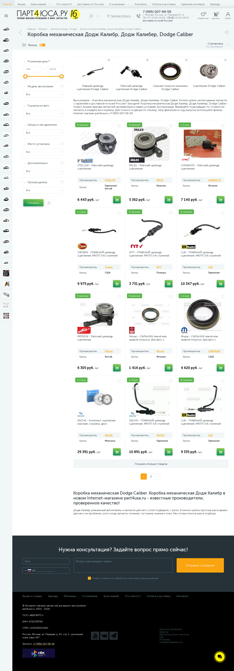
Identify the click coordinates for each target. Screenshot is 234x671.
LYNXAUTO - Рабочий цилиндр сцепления (200, 167)
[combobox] (29, 570)
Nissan (160, 351)
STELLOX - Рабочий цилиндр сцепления (95, 167)
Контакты (141, 4)
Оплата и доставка (164, 4)
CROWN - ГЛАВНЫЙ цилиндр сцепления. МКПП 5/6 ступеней (97, 254)
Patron (109, 351)
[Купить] (117, 199)
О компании (117, 4)
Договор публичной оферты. (170, 630)
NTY (159, 267)
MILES (160, 180)
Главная (7, 4)
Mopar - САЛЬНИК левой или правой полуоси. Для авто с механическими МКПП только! (200, 339)
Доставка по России (90, 4)
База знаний (38, 4)
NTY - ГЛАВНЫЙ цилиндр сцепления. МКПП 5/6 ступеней (149, 254)
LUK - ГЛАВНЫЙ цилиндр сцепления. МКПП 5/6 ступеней (201, 254)
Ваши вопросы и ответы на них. (174, 635)
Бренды (215, 4)
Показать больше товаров (151, 464)
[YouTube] (95, 636)
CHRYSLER (214, 351)
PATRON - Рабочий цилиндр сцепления (95, 338)
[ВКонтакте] (104, 636)
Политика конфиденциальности (171, 640)
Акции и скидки (32, 596)
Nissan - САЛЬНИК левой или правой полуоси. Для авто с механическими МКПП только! (148, 339)
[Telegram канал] (113, 636)
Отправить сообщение (200, 565)
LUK (210, 267)
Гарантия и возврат (193, 4)
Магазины (70, 596)
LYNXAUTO (214, 180)
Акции (21, 4)
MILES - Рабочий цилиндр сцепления (145, 167)
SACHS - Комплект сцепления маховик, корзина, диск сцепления (96, 424)
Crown (109, 267)
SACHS (109, 435)
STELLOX (110, 180)
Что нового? (64, 4)
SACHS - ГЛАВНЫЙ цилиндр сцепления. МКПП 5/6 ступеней (149, 422)
